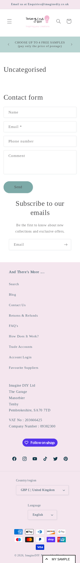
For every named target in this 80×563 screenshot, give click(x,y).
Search (14, 284)
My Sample (61, 559)
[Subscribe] (66, 244)
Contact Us (17, 305)
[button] (9, 21)
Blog (12, 294)
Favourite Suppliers (23, 367)
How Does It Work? (24, 336)
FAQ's (13, 326)
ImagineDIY (32, 555)
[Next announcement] (71, 44)
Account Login (20, 357)
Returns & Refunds (23, 315)
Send (18, 187)
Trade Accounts (20, 347)
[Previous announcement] (8, 44)
